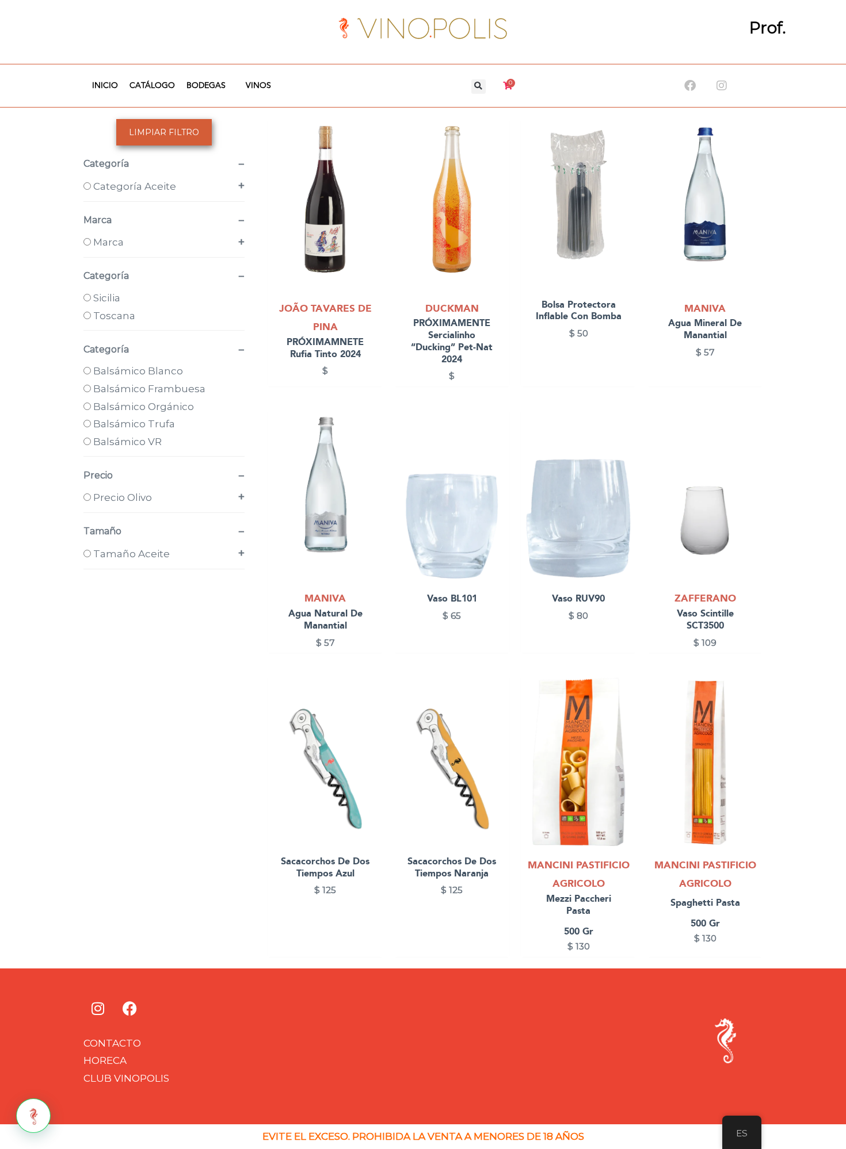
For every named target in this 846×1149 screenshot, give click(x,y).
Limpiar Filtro (164, 132)
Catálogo (152, 85)
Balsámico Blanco (137, 371)
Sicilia (105, 298)
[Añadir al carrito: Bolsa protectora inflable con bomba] (624, 159)
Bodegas (206, 85)
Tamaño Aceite (130, 554)
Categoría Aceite (133, 186)
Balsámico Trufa (133, 424)
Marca (107, 242)
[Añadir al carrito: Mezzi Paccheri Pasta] (624, 716)
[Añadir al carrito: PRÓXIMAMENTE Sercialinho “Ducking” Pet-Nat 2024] (498, 159)
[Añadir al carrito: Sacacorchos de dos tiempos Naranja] (498, 716)
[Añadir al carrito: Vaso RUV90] (624, 449)
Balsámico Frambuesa (148, 389)
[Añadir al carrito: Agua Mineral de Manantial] (751, 159)
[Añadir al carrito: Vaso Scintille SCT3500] (751, 449)
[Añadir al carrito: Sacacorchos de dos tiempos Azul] (371, 716)
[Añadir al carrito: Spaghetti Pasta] (751, 716)
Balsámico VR (126, 441)
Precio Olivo (121, 497)
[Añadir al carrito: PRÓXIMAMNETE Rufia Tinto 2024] (371, 159)
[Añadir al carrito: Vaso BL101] (498, 449)
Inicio (105, 85)
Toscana (113, 315)
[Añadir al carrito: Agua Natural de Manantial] (371, 449)
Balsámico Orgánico (142, 406)
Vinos (258, 85)
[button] (478, 86)
